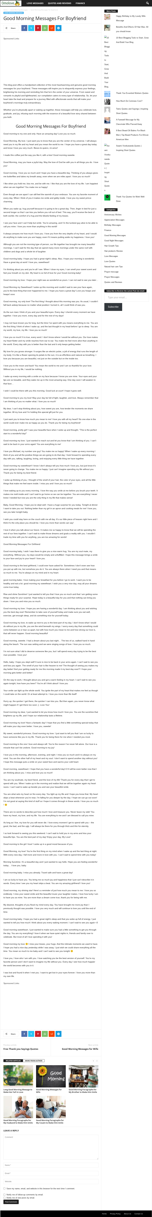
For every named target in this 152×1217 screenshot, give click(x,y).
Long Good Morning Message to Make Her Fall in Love (17, 1090)
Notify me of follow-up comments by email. (25, 1195)
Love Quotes (109, 261)
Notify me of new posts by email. (21, 1198)
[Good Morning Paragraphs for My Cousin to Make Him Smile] (51, 1107)
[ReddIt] (52, 28)
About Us (127, 1214)
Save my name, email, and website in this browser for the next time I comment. (41, 1188)
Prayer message (111, 272)
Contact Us (138, 1214)
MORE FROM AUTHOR (33, 1061)
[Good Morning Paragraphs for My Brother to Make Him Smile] (83, 1076)
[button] (147, 3)
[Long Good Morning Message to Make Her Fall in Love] (18, 1076)
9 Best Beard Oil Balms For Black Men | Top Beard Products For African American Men (132, 135)
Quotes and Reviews (59, 3)
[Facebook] (24, 28)
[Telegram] (58, 28)
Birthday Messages (112, 225)
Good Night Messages (114, 241)
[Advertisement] (50, 61)
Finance (80, 3)
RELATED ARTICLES (13, 1061)
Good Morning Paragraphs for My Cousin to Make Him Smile (50, 1121)
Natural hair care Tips (113, 266)
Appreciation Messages (114, 220)
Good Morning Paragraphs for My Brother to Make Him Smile (83, 1090)
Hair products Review (113, 251)
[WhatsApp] (45, 28)
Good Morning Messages (19, 10)
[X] (31, 28)
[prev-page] (93, 1060)
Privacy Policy (115, 1214)
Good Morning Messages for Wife (80, 1048)
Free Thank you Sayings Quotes (20, 1048)
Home (5, 10)
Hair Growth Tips (111, 246)
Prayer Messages (111, 277)
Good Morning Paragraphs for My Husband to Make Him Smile (18, 1121)
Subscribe (113, 307)
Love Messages (35, 3)
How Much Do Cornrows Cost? (129, 101)
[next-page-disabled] (96, 1060)
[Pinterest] (38, 28)
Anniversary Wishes (113, 215)
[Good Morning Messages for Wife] (51, 1076)
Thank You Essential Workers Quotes (132, 93)
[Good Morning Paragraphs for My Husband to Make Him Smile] (18, 1107)
